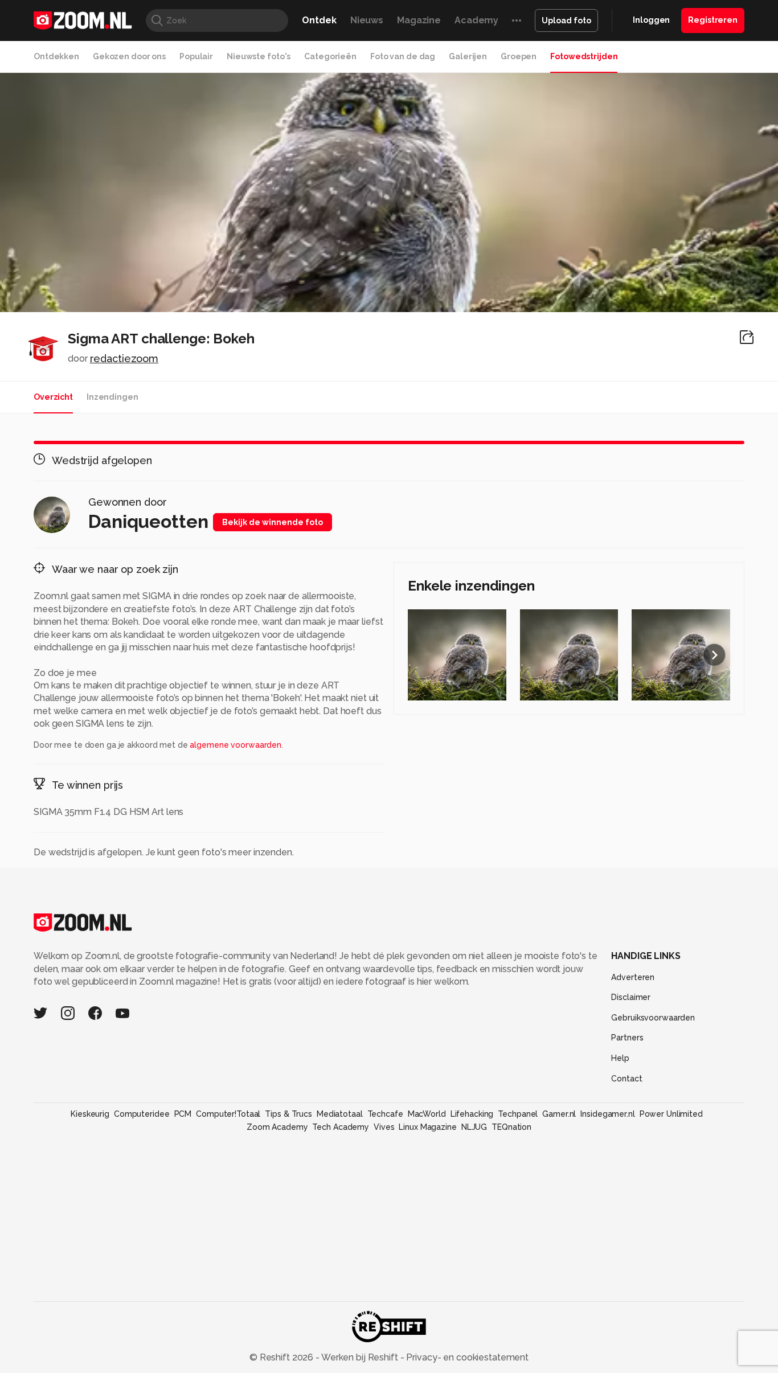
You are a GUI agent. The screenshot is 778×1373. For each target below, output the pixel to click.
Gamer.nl (559, 1113)
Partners (627, 1037)
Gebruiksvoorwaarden (653, 1017)
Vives (384, 1127)
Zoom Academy (277, 1127)
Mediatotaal (340, 1113)
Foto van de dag (402, 56)
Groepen (519, 56)
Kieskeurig (90, 1113)
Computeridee (142, 1113)
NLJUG (474, 1127)
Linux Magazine (427, 1127)
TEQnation (511, 1127)
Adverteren (632, 977)
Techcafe (385, 1113)
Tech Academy (340, 1127)
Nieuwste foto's (258, 56)
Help (620, 1058)
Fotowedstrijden (583, 56)
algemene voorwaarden (235, 744)
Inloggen (651, 19)
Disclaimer (630, 997)
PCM (183, 1113)
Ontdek (319, 20)
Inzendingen (112, 396)
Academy (476, 20)
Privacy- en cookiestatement (466, 1357)
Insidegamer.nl (607, 1113)
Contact (626, 1078)
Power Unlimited (671, 1113)
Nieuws (366, 20)
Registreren (713, 19)
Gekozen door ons (129, 56)
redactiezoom (124, 358)
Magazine (419, 20)
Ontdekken (56, 56)
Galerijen (468, 56)
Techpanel (518, 1113)
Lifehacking (472, 1113)
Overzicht (53, 396)
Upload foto (566, 20)
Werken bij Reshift (360, 1357)
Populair (196, 56)
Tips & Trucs (288, 1113)
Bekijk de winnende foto (272, 522)
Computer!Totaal (228, 1113)
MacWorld (427, 1113)
